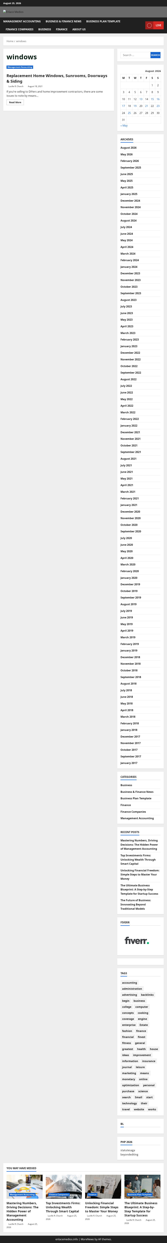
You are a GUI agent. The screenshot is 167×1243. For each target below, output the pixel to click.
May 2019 (127, 624)
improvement (142, 1055)
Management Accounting (22, 21)
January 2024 (129, 267)
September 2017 (131, 756)
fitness (126, 1043)
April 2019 (127, 630)
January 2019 (129, 650)
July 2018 (126, 690)
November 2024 (131, 207)
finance (141, 1031)
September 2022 (131, 372)
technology (129, 1103)
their (144, 1103)
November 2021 (131, 439)
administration (132, 989)
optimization (130, 1085)
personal (149, 1085)
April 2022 (127, 405)
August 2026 (129, 147)
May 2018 (127, 703)
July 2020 (126, 538)
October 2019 (129, 591)
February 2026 (130, 161)
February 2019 (130, 644)
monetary (128, 1079)
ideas (125, 1055)
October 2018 (129, 670)
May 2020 (127, 551)
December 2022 (130, 353)
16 (158, 99)
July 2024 (126, 227)
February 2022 (130, 419)
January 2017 (129, 763)
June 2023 (127, 313)
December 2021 (130, 432)
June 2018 (127, 697)
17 (123, 106)
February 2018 (130, 723)
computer (141, 1007)
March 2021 (128, 492)
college (126, 1007)
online (143, 1079)
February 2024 (130, 260)
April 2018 (127, 710)
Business (44, 29)
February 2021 (130, 498)
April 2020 (127, 558)
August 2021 (129, 458)
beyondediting (129, 1154)
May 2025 (127, 181)
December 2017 (130, 736)
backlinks (147, 995)
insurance (148, 1061)
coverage (128, 1019)
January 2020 (129, 578)
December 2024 (130, 200)
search (126, 1097)
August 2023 (129, 300)
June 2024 (127, 234)
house (154, 1049)
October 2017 (129, 750)
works (152, 1109)
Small (138, 1097)
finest (141, 1037)
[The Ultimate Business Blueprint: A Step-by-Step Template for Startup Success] (142, 1187)
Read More (16, 103)
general (140, 1043)
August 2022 (129, 379)
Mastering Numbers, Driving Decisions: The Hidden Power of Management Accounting (139, 845)
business (139, 1001)
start (149, 1097)
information (130, 1061)
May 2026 (127, 154)
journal (127, 1067)
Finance (62, 29)
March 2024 (128, 253)
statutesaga (128, 1150)
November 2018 (131, 664)
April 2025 (127, 187)
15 (152, 99)
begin (125, 1001)
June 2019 (127, 617)
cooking (143, 1013)
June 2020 (127, 545)
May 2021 (127, 478)
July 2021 (126, 465)
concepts (128, 1013)
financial (128, 1037)
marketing (129, 1073)
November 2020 (131, 518)
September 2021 (131, 452)
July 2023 (126, 306)
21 (146, 106)
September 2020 (131, 531)
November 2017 (131, 743)
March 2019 (128, 637)
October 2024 (129, 214)
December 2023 (130, 273)
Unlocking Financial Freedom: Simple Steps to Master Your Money (140, 874)
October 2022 (129, 366)
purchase (128, 1091)
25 (129, 113)
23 (158, 106)
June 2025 (127, 174)
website (139, 1109)
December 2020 (130, 511)
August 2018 (129, 683)
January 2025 (129, 194)
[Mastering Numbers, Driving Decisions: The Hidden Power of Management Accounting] (25, 1187)
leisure (140, 1067)
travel (126, 1109)
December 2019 (130, 584)
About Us (79, 29)
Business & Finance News (63, 21)
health (141, 1049)
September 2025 (131, 167)
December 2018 (130, 657)
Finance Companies (19, 29)
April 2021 (127, 485)
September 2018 (131, 677)
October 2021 (129, 445)
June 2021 (127, 472)
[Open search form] (142, 25)
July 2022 (126, 386)
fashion (127, 1031)
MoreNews (87, 1239)
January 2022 (129, 425)
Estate (144, 1025)
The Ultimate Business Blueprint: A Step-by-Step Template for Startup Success (139, 889)
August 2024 (129, 220)
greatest (127, 1049)
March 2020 (128, 564)
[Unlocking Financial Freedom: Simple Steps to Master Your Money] (103, 1187)
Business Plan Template (103, 21)
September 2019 (131, 597)
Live (158, 25)
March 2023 (128, 333)
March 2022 (128, 412)
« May (124, 125)
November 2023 (131, 280)
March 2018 (128, 716)
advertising (129, 995)
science (143, 1091)
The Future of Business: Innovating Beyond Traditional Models (136, 904)
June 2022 (127, 392)
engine (142, 1019)
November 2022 (131, 359)
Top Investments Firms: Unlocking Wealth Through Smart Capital (138, 860)
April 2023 (127, 326)
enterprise (129, 1025)
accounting (129, 982)
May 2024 (127, 240)
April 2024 (127, 247)
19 (135, 106)
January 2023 (129, 346)
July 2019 (126, 611)
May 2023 (127, 319)
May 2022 (127, 399)
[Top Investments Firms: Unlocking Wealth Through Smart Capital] (64, 1187)
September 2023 (131, 293)
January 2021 (129, 505)
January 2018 (129, 730)
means (144, 1073)
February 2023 (130, 339)
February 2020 (130, 571)
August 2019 (129, 604)
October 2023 (129, 287)
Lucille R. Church (15, 86)
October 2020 (129, 525)
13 (140, 99)
